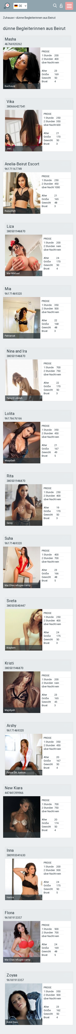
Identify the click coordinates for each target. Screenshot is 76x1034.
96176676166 (13, 418)
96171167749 (13, 169)
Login (62, 4)
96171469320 (13, 293)
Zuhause (8, 17)
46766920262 (13, 44)
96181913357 (13, 917)
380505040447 (16, 605)
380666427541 (16, 106)
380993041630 (16, 855)
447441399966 (14, 793)
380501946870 (16, 231)
